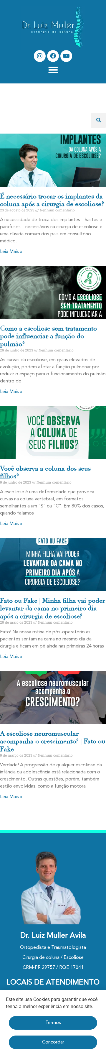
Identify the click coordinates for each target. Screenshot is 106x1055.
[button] (53, 70)
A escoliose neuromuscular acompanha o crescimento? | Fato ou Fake (52, 741)
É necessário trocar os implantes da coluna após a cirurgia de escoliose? (52, 200)
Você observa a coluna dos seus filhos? (45, 472)
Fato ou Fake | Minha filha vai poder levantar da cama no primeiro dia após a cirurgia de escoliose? (52, 608)
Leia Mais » (11, 251)
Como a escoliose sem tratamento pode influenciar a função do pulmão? (48, 336)
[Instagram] (40, 56)
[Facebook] (53, 56)
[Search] (98, 120)
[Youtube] (66, 56)
